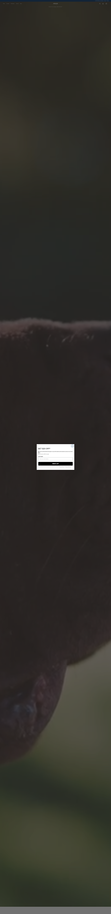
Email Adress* (40, 456)
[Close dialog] (72, 446)
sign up (55, 463)
